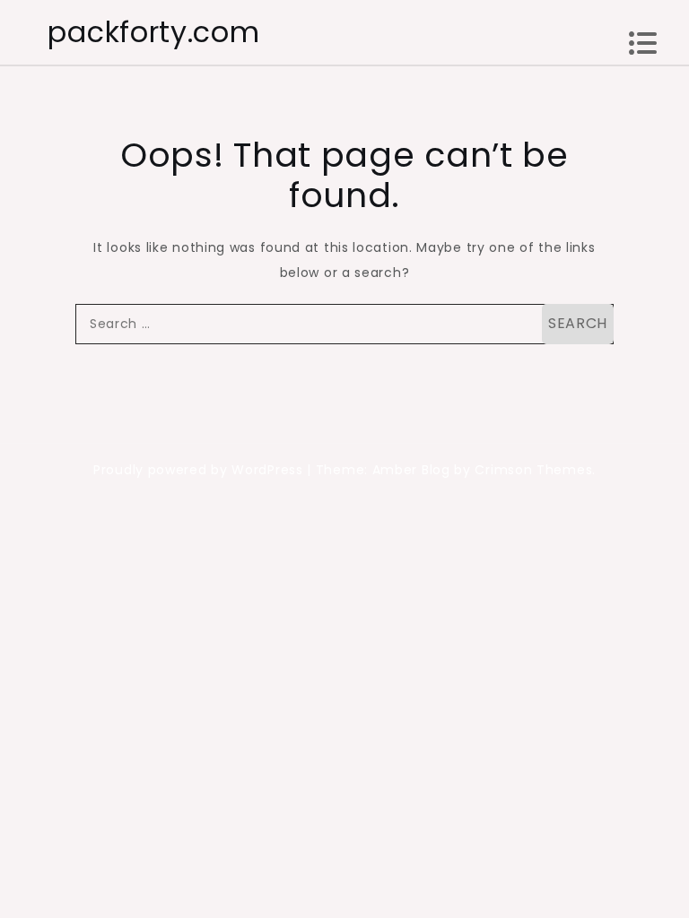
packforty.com (153, 32)
